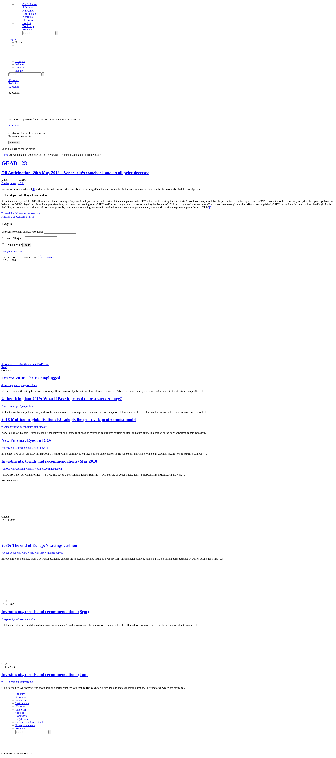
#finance (39, 552)
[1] (33, 189)
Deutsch (19, 67)
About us (27, 16)
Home (4, 154)
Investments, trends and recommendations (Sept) (45, 611)
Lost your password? (12, 251)
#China (5, 426)
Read (4, 367)
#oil (21, 183)
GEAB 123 (14, 163)
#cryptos (6, 619)
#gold (12, 681)
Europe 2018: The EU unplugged (30, 378)
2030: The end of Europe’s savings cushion (39, 545)
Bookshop (28, 26)
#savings (50, 552)
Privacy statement (25, 725)
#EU (24, 552)
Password (12, 238)
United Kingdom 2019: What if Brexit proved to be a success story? (61, 398)
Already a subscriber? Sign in (17, 216)
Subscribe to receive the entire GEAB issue (25, 364)
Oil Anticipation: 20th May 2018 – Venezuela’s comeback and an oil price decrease (75, 172)
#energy (14, 183)
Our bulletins (29, 4)
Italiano (19, 64)
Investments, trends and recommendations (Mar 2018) (50, 461)
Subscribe (27, 7)
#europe (18, 385)
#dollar (5, 183)
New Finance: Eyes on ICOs (26, 440)
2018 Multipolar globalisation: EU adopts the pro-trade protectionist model (68, 419)
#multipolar (40, 426)
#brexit (5, 406)
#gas (14, 619)
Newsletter (28, 10)
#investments (18, 447)
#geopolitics (30, 385)
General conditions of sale (29, 722)
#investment (24, 619)
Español (19, 70)
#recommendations (51, 468)
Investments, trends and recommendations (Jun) (44, 674)
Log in (27, 245)
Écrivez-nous (47, 257)
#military (31, 447)
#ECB (4, 681)
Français (20, 61)
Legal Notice (22, 719)
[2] (210, 207)
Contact (26, 23)
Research (27, 29)
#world (45, 447)
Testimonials (29, 13)
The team (27, 20)
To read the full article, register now (21, 213)
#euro (31, 552)
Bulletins (13, 83)
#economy (7, 385)
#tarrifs (59, 552)
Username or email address (22, 231)
